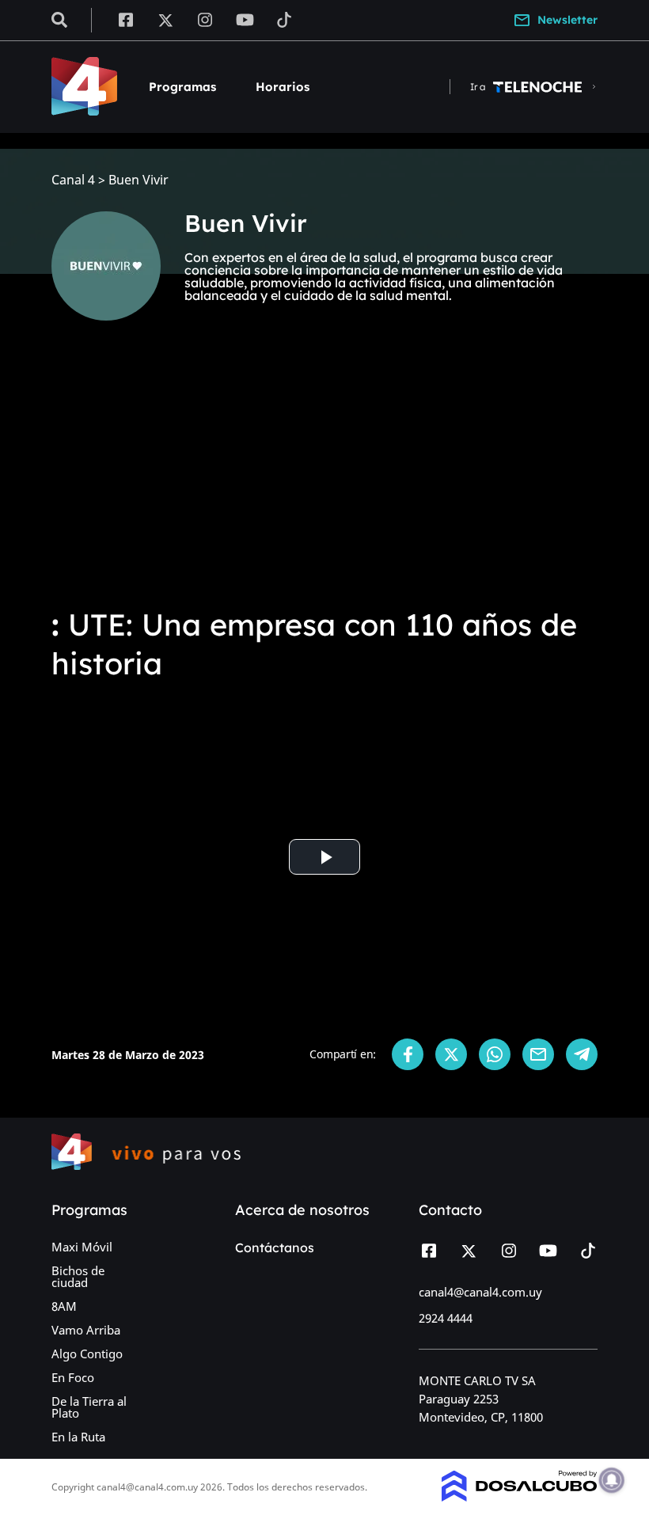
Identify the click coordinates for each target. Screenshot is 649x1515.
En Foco (72, 1377)
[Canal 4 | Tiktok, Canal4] (284, 19)
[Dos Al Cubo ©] (520, 1497)
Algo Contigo (87, 1353)
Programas (182, 86)
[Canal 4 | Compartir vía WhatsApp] (494, 1054)
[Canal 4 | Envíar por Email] (538, 1054)
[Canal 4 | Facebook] (125, 19)
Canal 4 (73, 180)
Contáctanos (274, 1247)
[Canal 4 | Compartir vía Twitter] (451, 1054)
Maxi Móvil (81, 1247)
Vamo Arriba (85, 1330)
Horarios (282, 86)
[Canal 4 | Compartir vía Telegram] (582, 1054)
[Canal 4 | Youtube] (245, 19)
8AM (64, 1306)
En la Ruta (78, 1437)
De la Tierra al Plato (89, 1407)
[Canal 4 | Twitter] (165, 19)
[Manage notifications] (611, 1480)
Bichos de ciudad (77, 1276)
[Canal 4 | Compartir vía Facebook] (407, 1054)
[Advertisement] (324, 475)
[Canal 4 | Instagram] (205, 19)
